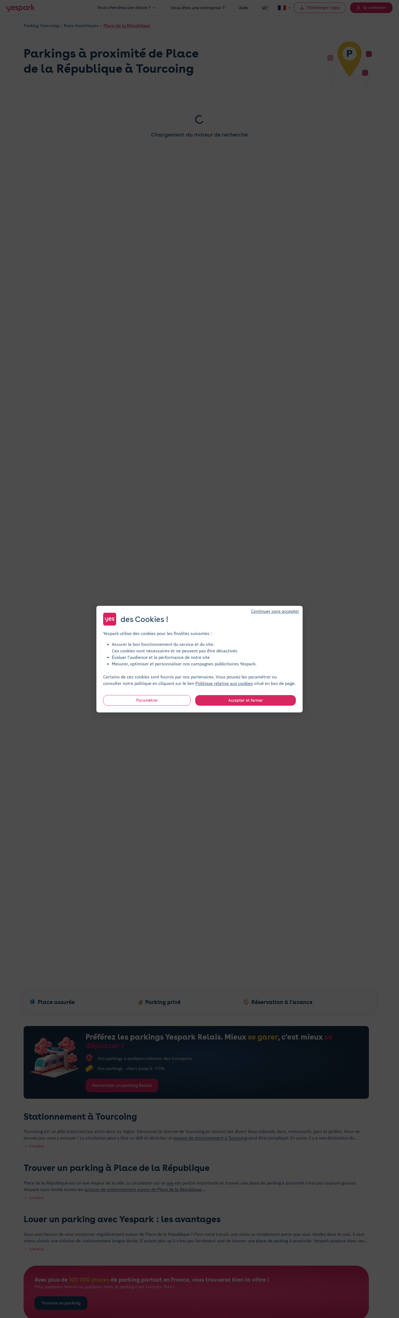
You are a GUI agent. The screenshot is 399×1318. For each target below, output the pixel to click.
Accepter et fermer (245, 700)
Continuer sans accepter (275, 611)
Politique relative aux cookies (224, 683)
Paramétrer (147, 700)
